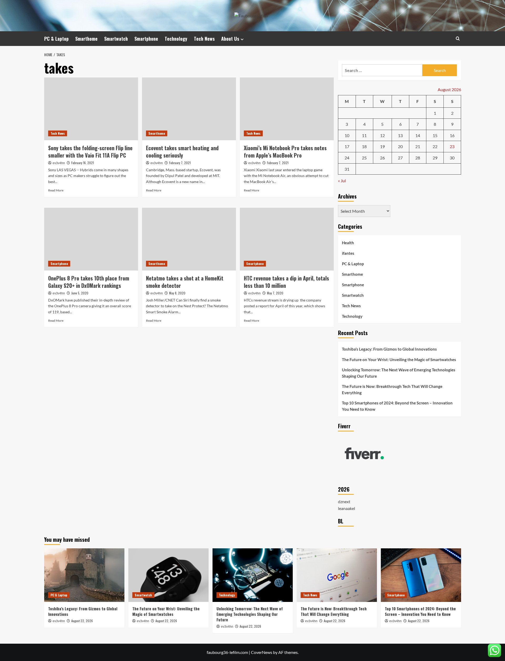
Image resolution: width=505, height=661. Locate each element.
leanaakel (346, 508)
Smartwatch (116, 38)
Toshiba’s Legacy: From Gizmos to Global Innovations (389, 349)
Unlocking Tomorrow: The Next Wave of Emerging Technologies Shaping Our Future (398, 372)
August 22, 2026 (82, 620)
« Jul (342, 180)
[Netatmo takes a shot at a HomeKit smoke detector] (189, 239)
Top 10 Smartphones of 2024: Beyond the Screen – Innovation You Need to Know (397, 406)
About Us (230, 38)
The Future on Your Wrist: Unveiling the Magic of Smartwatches (399, 359)
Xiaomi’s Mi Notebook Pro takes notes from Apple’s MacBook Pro (285, 151)
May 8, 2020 (177, 293)
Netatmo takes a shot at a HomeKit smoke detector (184, 281)
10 (347, 135)
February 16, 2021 (82, 162)
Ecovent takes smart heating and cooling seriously (182, 151)
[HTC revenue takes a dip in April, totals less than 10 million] (287, 239)
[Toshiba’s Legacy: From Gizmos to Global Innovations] (84, 575)
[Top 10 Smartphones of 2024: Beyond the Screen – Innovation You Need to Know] (421, 575)
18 (364, 146)
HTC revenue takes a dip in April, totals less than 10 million (286, 281)
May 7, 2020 (275, 293)
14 (417, 135)
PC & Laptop (56, 38)
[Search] (457, 38)
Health (348, 242)
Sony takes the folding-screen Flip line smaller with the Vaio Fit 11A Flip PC (90, 151)
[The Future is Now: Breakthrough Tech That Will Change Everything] (337, 575)
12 (382, 135)
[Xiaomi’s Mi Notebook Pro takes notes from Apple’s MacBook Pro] (287, 108)
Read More (55, 190)
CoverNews (261, 652)
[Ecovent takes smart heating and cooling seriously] (189, 108)
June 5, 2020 (79, 293)
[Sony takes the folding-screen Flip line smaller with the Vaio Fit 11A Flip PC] (91, 108)
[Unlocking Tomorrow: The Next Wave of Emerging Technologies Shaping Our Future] (253, 575)
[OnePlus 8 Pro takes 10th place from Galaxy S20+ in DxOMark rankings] (91, 239)
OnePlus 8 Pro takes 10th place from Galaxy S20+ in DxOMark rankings (88, 281)
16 (452, 135)
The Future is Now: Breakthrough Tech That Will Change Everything (392, 389)
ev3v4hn (59, 163)
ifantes (348, 253)
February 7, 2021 (180, 162)
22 (435, 146)
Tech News (204, 38)
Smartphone (146, 38)
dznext (344, 501)
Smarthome (86, 38)
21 (417, 146)
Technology (176, 38)
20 (400, 146)
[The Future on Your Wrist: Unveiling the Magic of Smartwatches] (168, 575)
